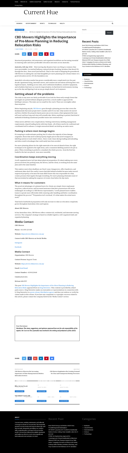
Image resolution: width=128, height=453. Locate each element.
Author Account (48, 2)
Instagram (18, 243)
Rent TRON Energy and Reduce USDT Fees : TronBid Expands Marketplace (24, 380)
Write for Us (24, 2)
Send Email (24, 268)
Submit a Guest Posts (35, 2)
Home (16, 2)
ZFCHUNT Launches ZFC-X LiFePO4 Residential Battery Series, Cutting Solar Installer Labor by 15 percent (47, 379)
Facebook (18, 247)
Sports (42, 23)
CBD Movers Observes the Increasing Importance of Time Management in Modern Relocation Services (29, 373)
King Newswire (45, 288)
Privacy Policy (18, 5)
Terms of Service (75, 2)
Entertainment (31, 23)
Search (84, 29)
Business (19, 23)
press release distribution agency (42, 292)
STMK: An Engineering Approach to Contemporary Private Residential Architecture (68, 380)
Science (86, 85)
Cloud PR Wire (19, 29)
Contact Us (65, 2)
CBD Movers (37, 108)
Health (62, 23)
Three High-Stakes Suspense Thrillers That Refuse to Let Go (46, 393)
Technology (52, 23)
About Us (57, 2)
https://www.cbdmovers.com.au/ (32, 234)
